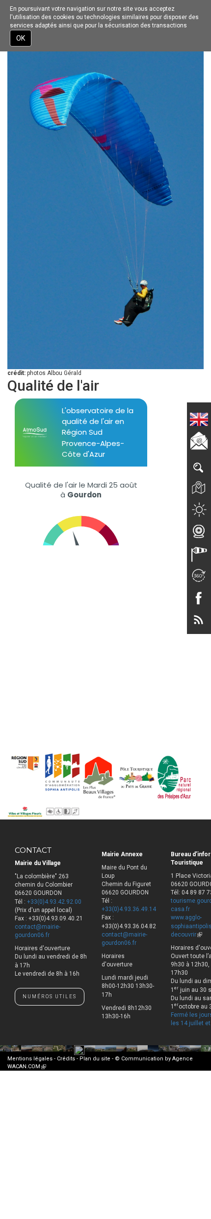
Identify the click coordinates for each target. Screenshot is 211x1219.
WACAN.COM (26, 1066)
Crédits (66, 1058)
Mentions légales (30, 1058)
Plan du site (94, 1058)
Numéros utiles (50, 996)
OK (20, 38)
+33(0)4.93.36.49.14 (129, 909)
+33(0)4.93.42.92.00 (54, 901)
